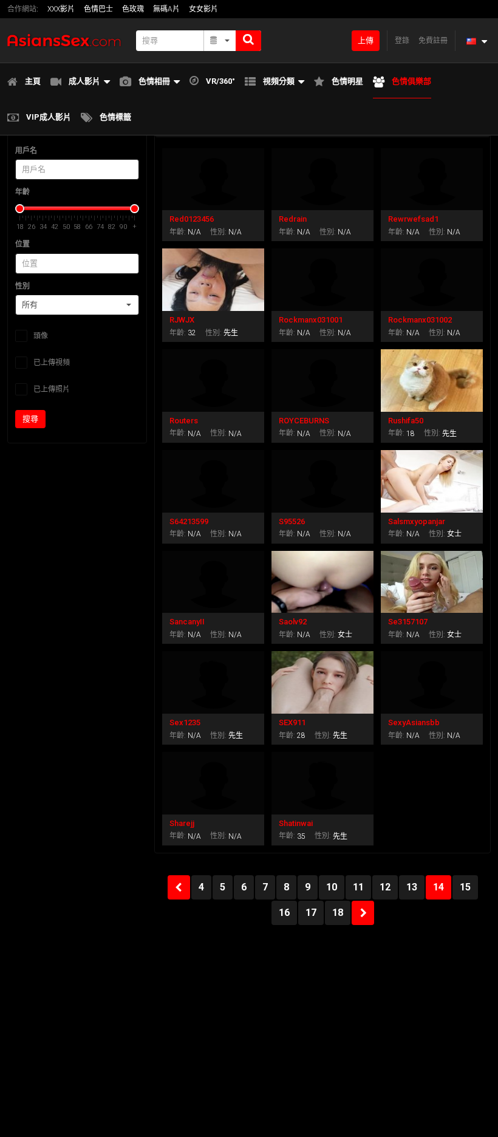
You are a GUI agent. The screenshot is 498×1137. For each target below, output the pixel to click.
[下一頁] (363, 913)
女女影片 (203, 9)
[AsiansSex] (68, 40)
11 (358, 887)
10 (331, 887)
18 (337, 912)
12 (385, 887)
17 (310, 912)
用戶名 (26, 150)
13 (411, 887)
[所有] (220, 40)
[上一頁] (179, 887)
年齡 (22, 192)
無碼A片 (166, 9)
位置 (22, 244)
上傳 (366, 40)
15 (465, 887)
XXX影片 (61, 9)
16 (284, 912)
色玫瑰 (133, 9)
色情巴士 (98, 9)
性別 (22, 286)
